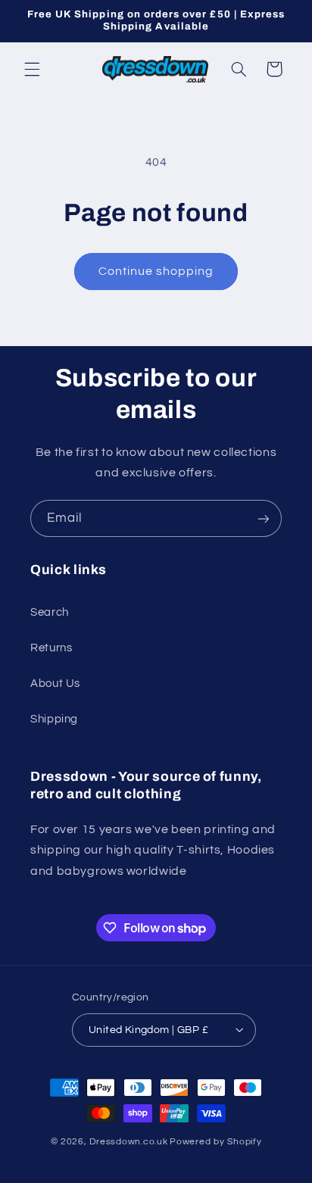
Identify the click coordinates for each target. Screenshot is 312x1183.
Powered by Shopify (215, 1142)
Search (49, 612)
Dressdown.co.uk (128, 1142)
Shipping (54, 719)
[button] (31, 69)
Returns (51, 648)
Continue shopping (156, 271)
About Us (55, 683)
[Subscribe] (263, 518)
